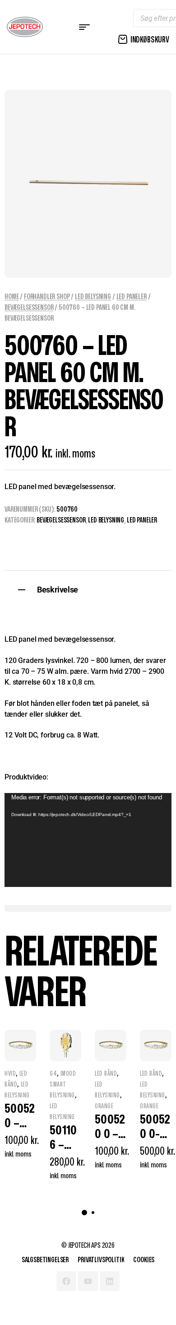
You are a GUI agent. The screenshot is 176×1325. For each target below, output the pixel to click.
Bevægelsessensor (29, 307)
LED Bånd (106, 1074)
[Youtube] (88, 1281)
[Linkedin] (110, 1281)
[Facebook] (66, 1281)
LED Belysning (93, 296)
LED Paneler (131, 296)
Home (12, 296)
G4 (53, 1074)
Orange (104, 1106)
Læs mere (25, 1182)
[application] (88, 840)
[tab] (88, 588)
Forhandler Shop (47, 296)
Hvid (10, 1074)
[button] (84, 1212)
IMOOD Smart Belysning (63, 1084)
